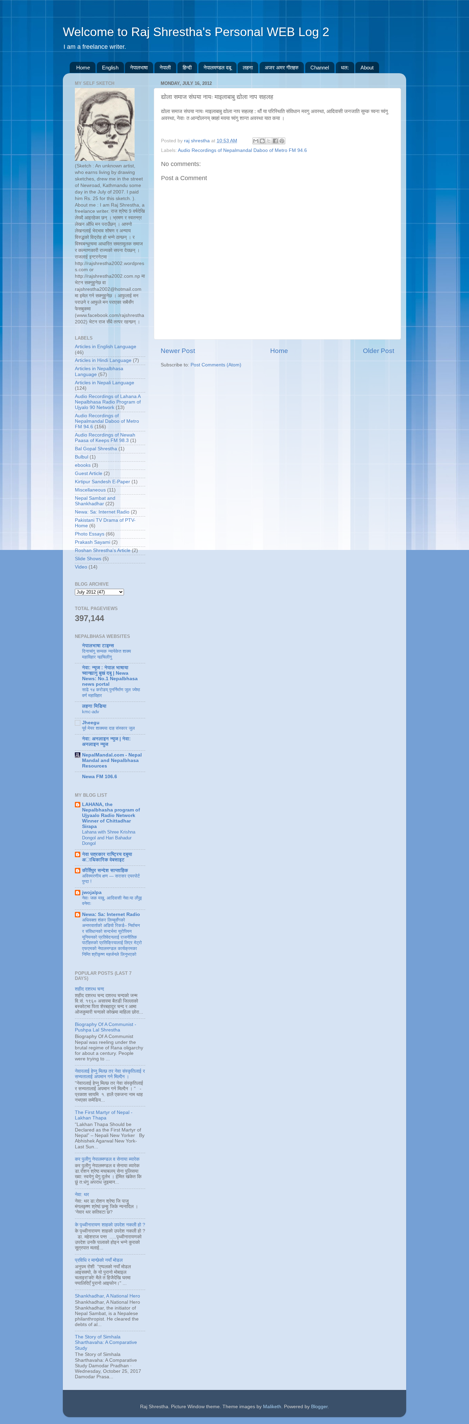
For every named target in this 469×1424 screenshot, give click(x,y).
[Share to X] (268, 140)
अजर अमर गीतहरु (281, 67)
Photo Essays (89, 534)
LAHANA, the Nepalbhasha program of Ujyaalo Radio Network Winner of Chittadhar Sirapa (111, 815)
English (110, 67)
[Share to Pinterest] (281, 140)
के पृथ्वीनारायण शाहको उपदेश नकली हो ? (110, 1224)
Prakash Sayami (92, 542)
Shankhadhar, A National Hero (107, 1296)
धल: (345, 67)
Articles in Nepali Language (104, 382)
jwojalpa (92, 892)
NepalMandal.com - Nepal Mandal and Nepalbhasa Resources (112, 760)
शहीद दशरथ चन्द (89, 989)
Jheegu (91, 722)
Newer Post (178, 350)
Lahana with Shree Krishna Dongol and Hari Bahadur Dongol (108, 837)
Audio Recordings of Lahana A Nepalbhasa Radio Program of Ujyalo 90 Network (108, 402)
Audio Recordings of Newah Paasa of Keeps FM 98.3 (105, 437)
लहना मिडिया (94, 706)
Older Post (378, 350)
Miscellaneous (90, 490)
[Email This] (255, 140)
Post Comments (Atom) (216, 364)
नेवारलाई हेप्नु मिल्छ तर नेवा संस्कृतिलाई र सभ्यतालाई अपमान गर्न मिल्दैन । (110, 1074)
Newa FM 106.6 (99, 776)
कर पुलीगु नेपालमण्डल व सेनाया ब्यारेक (107, 1159)
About (367, 67)
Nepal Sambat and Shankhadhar (95, 501)
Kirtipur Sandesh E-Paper (102, 481)
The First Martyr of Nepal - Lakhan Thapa (104, 1115)
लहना (248, 67)
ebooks (83, 465)
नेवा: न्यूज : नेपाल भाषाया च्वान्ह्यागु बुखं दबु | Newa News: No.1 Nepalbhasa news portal (110, 676)
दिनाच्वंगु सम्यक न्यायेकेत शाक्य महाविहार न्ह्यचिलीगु (106, 654)
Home (83, 67)
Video (81, 567)
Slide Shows (88, 558)
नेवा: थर (82, 1194)
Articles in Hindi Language (103, 360)
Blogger (319, 1406)
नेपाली (165, 67)
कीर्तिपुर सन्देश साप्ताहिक (105, 870)
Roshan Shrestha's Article (102, 550)
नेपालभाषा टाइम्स (98, 645)
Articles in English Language (105, 346)
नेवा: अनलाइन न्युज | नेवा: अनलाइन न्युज (106, 741)
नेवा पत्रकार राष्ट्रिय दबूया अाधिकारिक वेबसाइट (107, 857)
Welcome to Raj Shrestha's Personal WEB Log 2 (196, 32)
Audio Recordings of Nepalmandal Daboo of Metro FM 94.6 (242, 150)
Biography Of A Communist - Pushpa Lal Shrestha (105, 1027)
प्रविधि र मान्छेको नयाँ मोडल (99, 1260)
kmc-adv (90, 711)
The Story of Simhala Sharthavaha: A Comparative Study (106, 1342)
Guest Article (88, 473)
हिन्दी (187, 67)
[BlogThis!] (262, 140)
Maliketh (272, 1406)
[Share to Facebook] (275, 140)
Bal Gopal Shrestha (96, 448)
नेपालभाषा (139, 67)
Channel (319, 67)
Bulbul (81, 457)
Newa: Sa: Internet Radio (102, 512)
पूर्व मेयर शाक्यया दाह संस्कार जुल (108, 728)
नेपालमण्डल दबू (217, 67)
